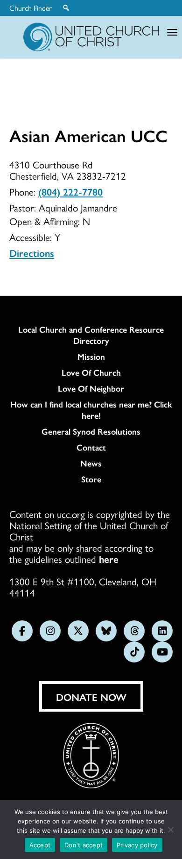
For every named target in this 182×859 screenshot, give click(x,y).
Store (91, 479)
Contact (91, 447)
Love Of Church (91, 372)
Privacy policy (137, 845)
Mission (91, 356)
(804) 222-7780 (70, 191)
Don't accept (83, 845)
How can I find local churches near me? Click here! (91, 410)
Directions (31, 253)
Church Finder (30, 8)
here (109, 559)
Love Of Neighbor (91, 388)
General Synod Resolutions (91, 431)
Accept (40, 845)
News (91, 463)
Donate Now (91, 697)
